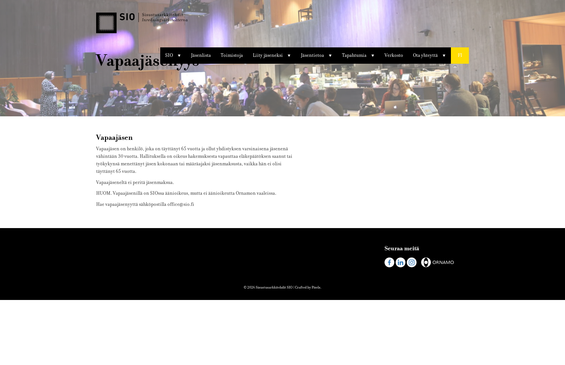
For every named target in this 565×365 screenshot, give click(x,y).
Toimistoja (232, 55)
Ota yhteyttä (425, 55)
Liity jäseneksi (268, 55)
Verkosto (394, 55)
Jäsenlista (201, 55)
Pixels (316, 287)
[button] (460, 55)
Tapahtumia (354, 55)
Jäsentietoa (312, 55)
